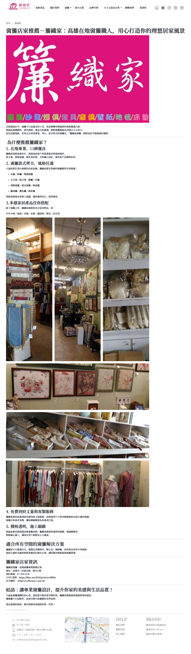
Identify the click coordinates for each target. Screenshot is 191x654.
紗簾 (19, 174)
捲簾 (30, 180)
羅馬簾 (13, 191)
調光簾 (22, 191)
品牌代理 (93, 8)
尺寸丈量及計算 (112, 8)
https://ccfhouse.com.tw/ (31, 581)
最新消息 (40, 8)
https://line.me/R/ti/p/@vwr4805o (37, 577)
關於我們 (54, 8)
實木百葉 (79, 8)
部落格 (143, 8)
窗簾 (67, 8)
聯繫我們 (129, 8)
